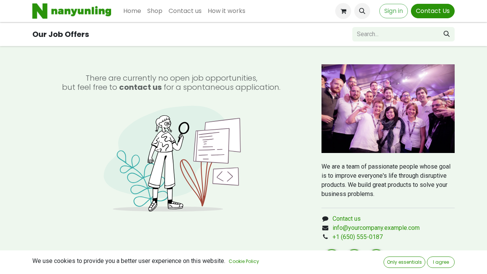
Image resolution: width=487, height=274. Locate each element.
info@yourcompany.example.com (376, 227)
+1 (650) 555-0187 (358, 237)
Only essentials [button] (404, 262)
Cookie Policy (244, 261)
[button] (362, 11)
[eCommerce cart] (343, 11)
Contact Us (433, 10)
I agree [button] (441, 262)
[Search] (447, 34)
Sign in (393, 10)
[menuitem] (132, 11)
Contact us (347, 218)
